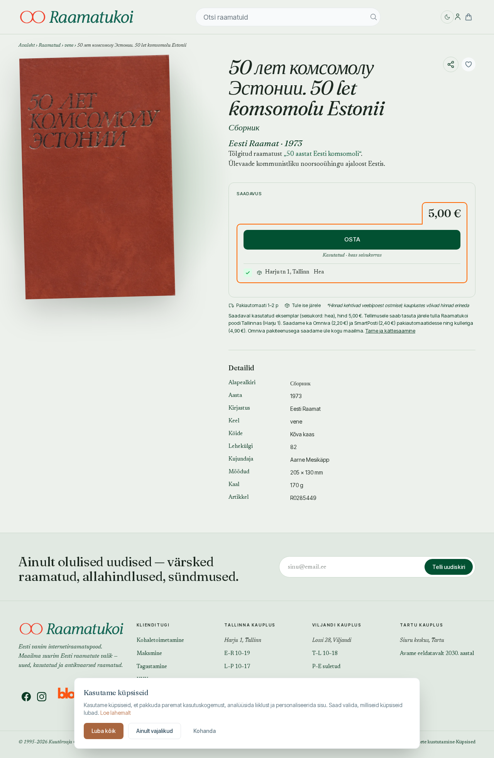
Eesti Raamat (253, 143)
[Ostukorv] (468, 17)
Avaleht (27, 45)
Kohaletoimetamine (160, 640)
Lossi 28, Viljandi (331, 640)
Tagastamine (152, 667)
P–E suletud (326, 667)
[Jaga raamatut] (450, 64)
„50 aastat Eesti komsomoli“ (322, 154)
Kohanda (204, 731)
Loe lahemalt (115, 712)
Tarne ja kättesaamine (390, 331)
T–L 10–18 (325, 654)
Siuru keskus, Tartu (422, 640)
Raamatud (50, 45)
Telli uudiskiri (448, 567)
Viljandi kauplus (337, 625)
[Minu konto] (458, 17)
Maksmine (149, 654)
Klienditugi (153, 625)
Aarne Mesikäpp (309, 459)
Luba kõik (103, 731)
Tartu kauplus (421, 625)
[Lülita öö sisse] (447, 17)
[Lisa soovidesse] (468, 64)
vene (68, 45)
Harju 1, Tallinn (242, 640)
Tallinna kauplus (250, 625)
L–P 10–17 (237, 667)
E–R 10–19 (237, 654)
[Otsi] (373, 17)
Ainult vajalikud (154, 731)
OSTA (352, 239)
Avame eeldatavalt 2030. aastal (437, 654)
